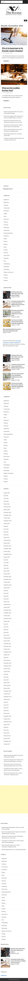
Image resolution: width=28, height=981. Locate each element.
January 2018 (7, 738)
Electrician (6, 219)
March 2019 (6, 713)
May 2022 (6, 629)
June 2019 (6, 705)
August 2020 (7, 671)
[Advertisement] (14, 165)
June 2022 (6, 626)
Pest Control (6, 255)
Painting (6, 252)
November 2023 (7, 579)
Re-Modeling (7, 263)
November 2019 (7, 691)
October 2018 (7, 719)
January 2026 (7, 509)
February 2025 (7, 540)
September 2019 (7, 696)
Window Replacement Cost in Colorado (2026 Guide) (13, 849)
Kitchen (5, 241)
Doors (5, 216)
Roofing (5, 275)
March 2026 (6, 504)
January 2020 (7, 688)
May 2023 (6, 596)
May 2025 (6, 532)
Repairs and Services (8, 272)
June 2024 (6, 562)
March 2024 (6, 571)
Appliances (6, 199)
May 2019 (6, 707)
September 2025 (7, 520)
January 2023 (7, 607)
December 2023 (7, 576)
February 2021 (7, 660)
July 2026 (6, 495)
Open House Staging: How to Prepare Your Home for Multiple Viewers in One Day (18, 303)
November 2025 (7, 515)
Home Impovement (8, 233)
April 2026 (6, 501)
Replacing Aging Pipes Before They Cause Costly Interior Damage (17, 293)
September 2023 (7, 585)
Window (6, 280)
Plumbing (6, 258)
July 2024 (6, 559)
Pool (5, 261)
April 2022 (6, 632)
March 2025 (6, 537)
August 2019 (7, 699)
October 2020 (7, 668)
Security (6, 277)
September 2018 (7, 721)
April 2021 (6, 657)
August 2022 (7, 621)
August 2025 (7, 523)
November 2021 (7, 646)
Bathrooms (6, 202)
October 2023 (7, 582)
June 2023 (6, 593)
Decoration (6, 210)
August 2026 (7, 492)
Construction (7, 208)
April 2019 (6, 710)
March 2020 (6, 682)
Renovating (6, 269)
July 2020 (6, 674)
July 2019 (6, 702)
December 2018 (7, 716)
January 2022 (7, 640)
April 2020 (6, 680)
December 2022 (7, 610)
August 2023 (7, 587)
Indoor (5, 238)
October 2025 (7, 518)
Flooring (6, 222)
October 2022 (7, 615)
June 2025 (6, 529)
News (5, 247)
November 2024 (7, 548)
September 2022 (7, 618)
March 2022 (6, 635)
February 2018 (7, 735)
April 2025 (6, 534)
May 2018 (6, 727)
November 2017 (7, 741)
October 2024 (7, 551)
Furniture (6, 224)
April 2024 (6, 568)
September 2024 (7, 554)
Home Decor (7, 230)
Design (5, 213)
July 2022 (6, 624)
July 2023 (6, 590)
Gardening (6, 227)
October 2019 (7, 693)
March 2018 (6, 733)
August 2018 (7, 724)
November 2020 (7, 666)
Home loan (6, 236)
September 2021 (7, 652)
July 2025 (6, 526)
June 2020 (6, 677)
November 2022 (7, 613)
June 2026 (6, 498)
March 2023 (6, 601)
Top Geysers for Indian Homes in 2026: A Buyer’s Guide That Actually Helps (17, 321)
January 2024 (7, 573)
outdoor (6, 250)
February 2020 (7, 685)
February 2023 (7, 604)
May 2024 (6, 565)
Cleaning (6, 205)
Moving (5, 244)
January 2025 (7, 543)
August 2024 (7, 557)
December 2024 (7, 546)
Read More (6, 60)
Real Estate (6, 266)
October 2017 (7, 744)
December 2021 (7, 643)
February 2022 (7, 638)
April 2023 (6, 599)
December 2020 (7, 663)
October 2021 (7, 649)
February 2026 (7, 506)
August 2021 (7, 654)
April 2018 (6, 730)
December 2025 (7, 512)
